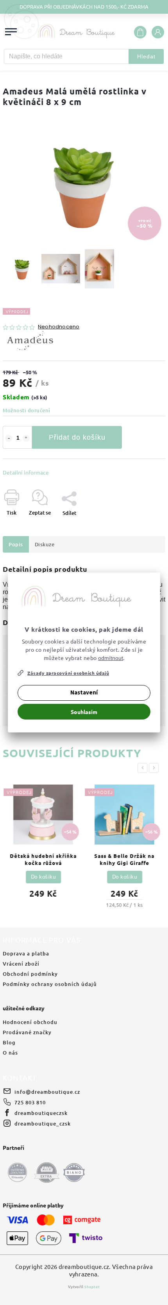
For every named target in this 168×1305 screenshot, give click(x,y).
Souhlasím (84, 711)
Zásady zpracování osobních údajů (68, 673)
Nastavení (84, 693)
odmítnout (110, 658)
